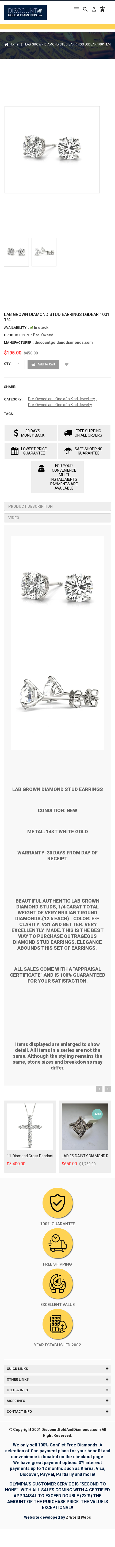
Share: (10, 387)
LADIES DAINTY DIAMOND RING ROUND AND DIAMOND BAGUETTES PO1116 (85, 1156)
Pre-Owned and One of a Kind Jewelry (60, 405)
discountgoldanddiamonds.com (63, 342)
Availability (15, 328)
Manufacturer (17, 343)
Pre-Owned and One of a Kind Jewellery (61, 399)
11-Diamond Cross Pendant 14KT (30, 1156)
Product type (17, 335)
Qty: (7, 364)
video (13, 518)
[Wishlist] (66, 364)
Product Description (30, 506)
